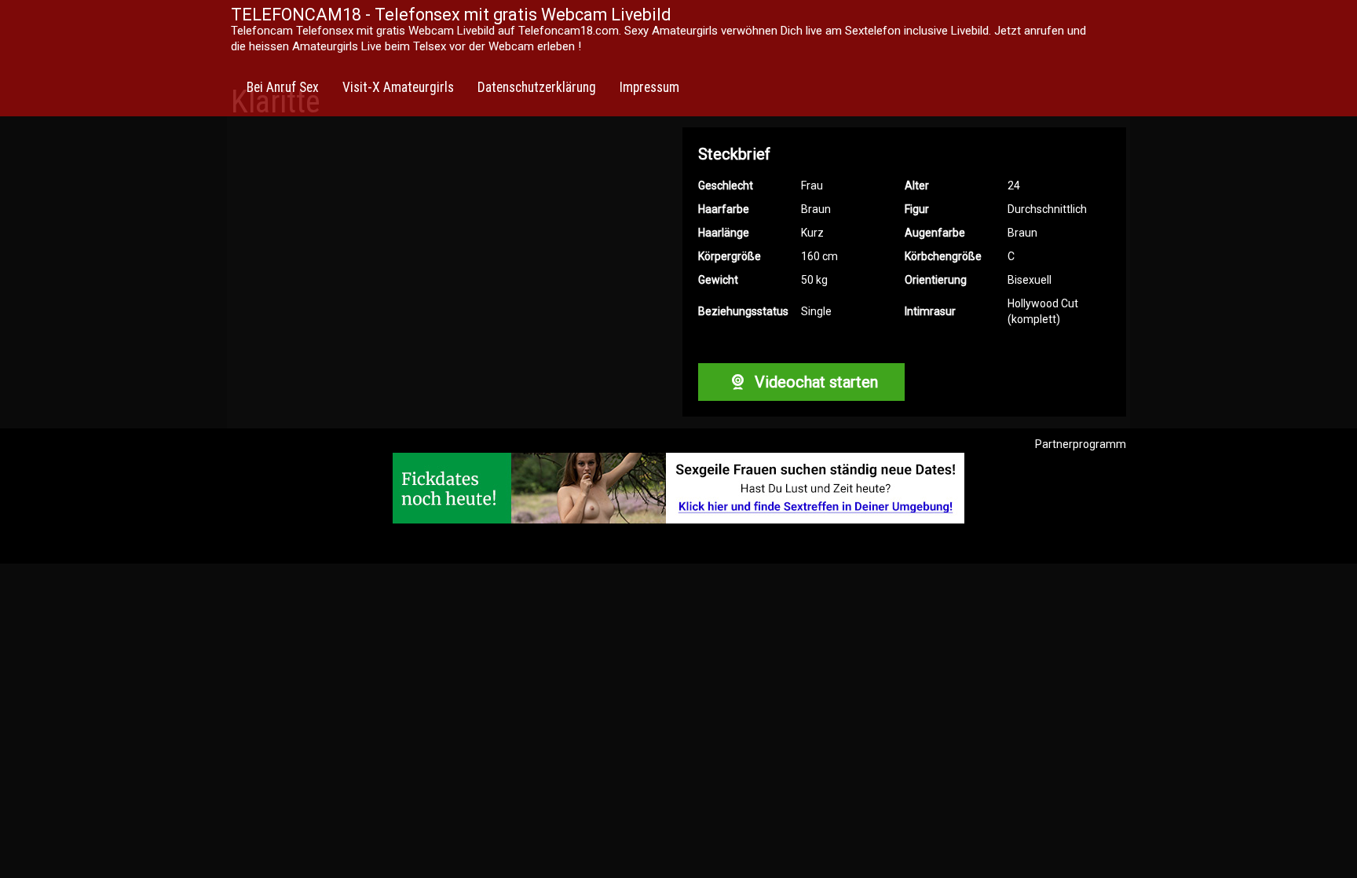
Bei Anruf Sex (283, 87)
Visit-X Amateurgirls (398, 87)
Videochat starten (814, 382)
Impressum (649, 87)
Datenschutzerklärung (536, 87)
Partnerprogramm (1080, 444)
